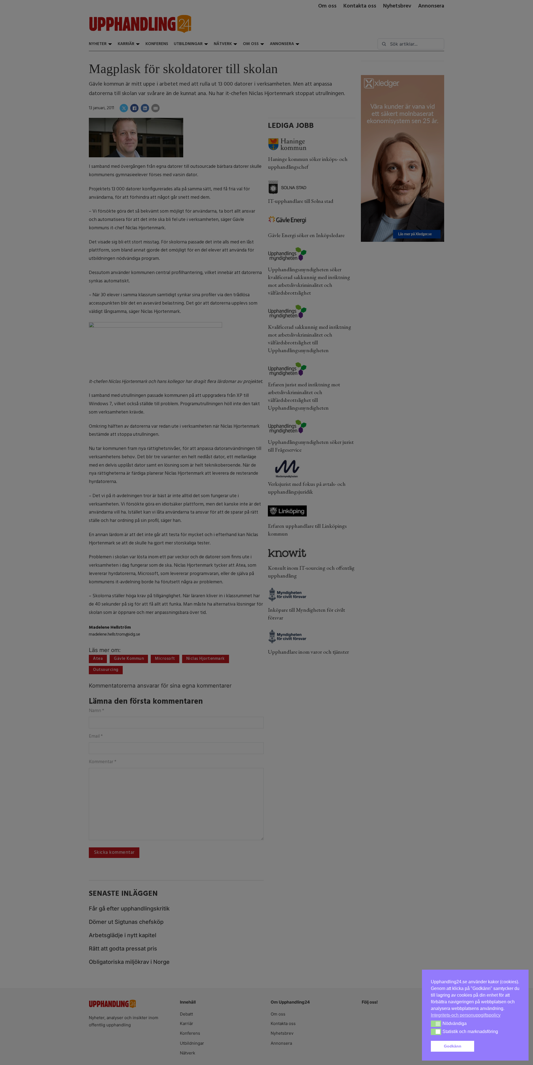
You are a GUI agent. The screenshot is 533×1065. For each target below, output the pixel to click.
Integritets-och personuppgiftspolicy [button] (466, 1015)
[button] (498, 1046)
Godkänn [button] (452, 1046)
